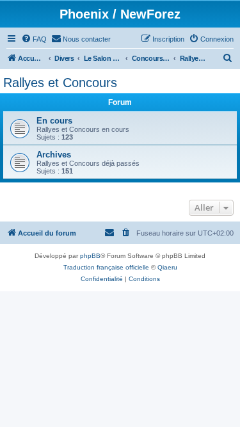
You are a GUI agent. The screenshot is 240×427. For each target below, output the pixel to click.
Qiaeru (167, 267)
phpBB (90, 255)
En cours (54, 120)
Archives (53, 154)
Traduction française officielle (106, 267)
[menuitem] (34, 39)
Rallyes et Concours (60, 83)
